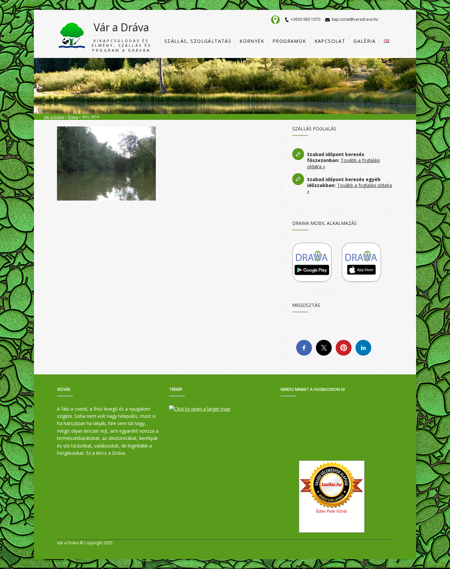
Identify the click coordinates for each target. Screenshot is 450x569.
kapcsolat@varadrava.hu (355, 19)
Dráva (73, 116)
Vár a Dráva (121, 36)
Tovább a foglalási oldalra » (343, 163)
